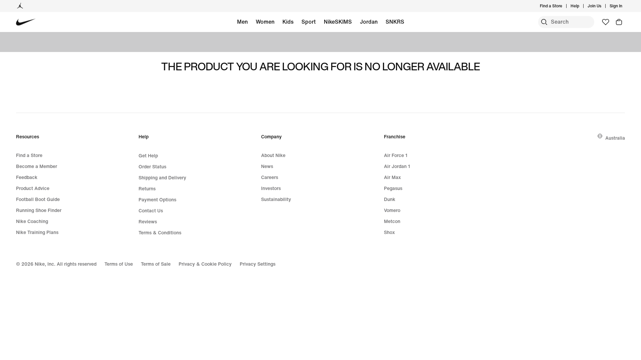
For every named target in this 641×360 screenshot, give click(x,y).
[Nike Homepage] (26, 22)
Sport (308, 22)
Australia (615, 137)
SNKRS (395, 22)
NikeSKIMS (338, 22)
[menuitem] (581, 6)
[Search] (544, 22)
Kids (287, 22)
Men (242, 22)
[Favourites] (606, 22)
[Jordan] (20, 6)
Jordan (369, 22)
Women (265, 22)
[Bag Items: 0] (619, 22)
